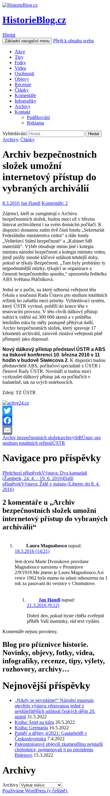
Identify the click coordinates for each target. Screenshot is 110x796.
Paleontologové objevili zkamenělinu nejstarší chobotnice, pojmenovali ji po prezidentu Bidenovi (59, 750)
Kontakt (22, 111)
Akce (20, 51)
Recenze (23, 84)
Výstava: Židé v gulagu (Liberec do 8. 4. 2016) (51, 484)
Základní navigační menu (27, 41)
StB (78, 437)
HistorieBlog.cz (34, 19)
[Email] (55, 430)
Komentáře (25, 95)
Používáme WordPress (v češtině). (35, 790)
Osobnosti (24, 73)
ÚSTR (58, 443)
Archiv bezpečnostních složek (31, 437)
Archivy (23, 106)
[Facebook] (55, 420)
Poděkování (38, 117)
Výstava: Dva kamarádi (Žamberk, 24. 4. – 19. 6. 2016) (44, 475)
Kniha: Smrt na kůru (34, 722)
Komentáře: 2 (55, 203)
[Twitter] (55, 411)
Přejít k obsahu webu (73, 40)
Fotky (20, 62)
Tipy (19, 57)
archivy (67, 437)
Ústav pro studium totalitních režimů (51, 440)
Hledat (8, 34)
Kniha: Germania (31, 727)
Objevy (22, 79)
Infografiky (25, 100)
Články (22, 90)
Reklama (35, 122)
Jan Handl (30, 203)
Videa (20, 68)
